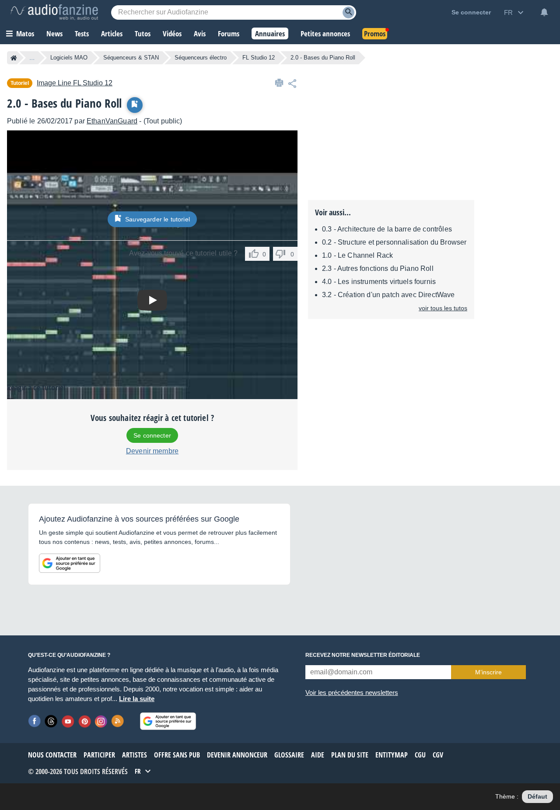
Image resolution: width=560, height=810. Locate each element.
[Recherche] (348, 12)
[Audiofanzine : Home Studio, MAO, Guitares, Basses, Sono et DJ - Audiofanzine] (54, 12)
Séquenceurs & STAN (131, 57)
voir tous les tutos (443, 308)
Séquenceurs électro (201, 57)
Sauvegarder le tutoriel (157, 219)
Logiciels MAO (69, 57)
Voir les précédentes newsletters (351, 692)
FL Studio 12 (258, 57)
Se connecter (152, 435)
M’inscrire (488, 672)
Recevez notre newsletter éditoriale (362, 655)
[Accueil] (13, 57)
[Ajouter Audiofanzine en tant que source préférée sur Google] (69, 563)
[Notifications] (544, 12)
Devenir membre (152, 451)
